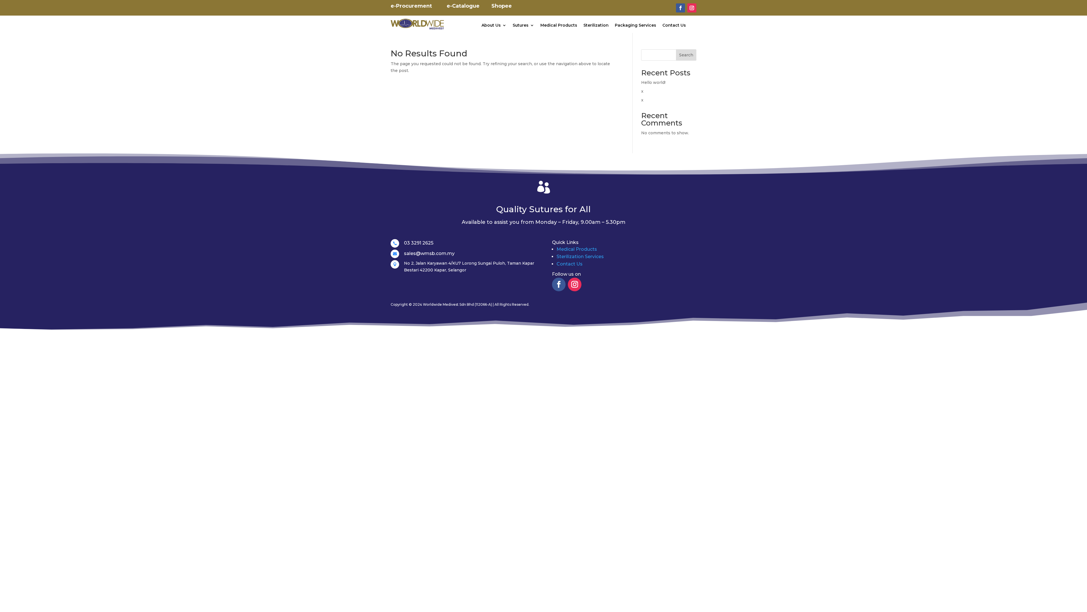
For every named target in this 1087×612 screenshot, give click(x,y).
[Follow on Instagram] (691, 7)
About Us (491, 25)
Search (686, 55)
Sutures (520, 25)
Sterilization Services (580, 256)
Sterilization (596, 25)
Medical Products (558, 25)
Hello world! (653, 82)
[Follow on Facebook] (680, 7)
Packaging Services (635, 25)
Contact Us (674, 25)
